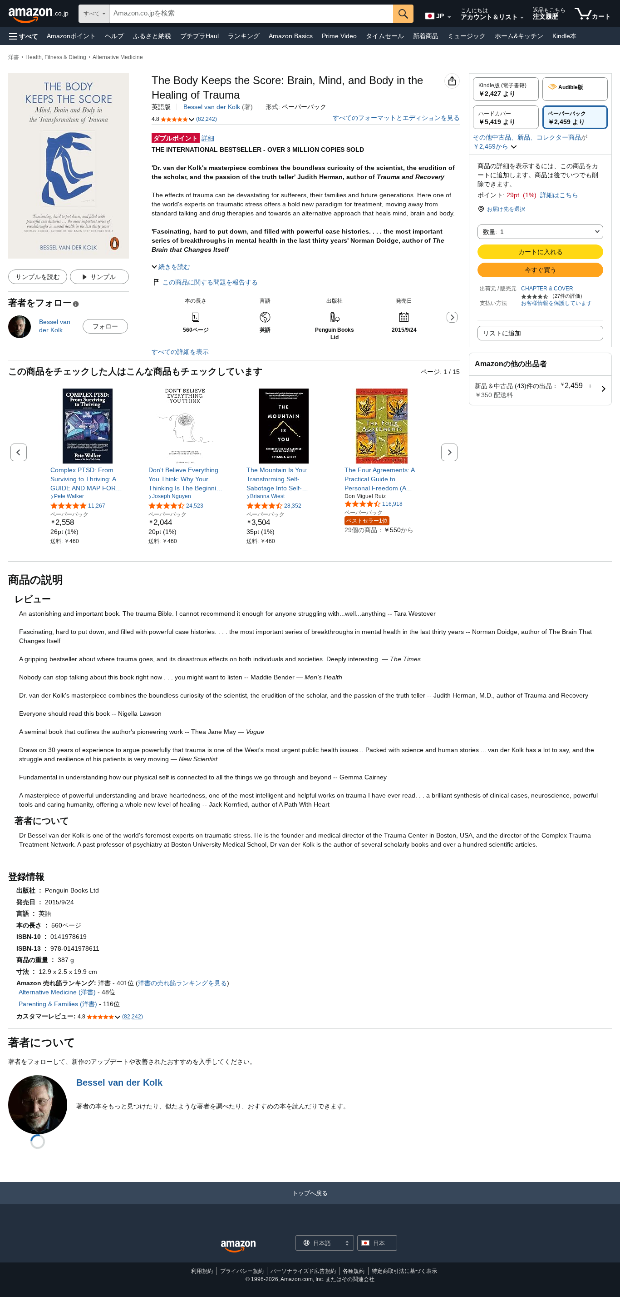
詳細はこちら (559, 195)
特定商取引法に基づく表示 (404, 1271)
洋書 (13, 57)
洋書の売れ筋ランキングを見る (182, 983)
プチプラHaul (199, 36)
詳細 (208, 138)
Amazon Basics (291, 36)
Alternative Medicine (118, 57)
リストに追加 (502, 333)
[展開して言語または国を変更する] (449, 17)
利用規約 (202, 1271)
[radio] (505, 89)
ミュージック (467, 36)
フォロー (105, 326)
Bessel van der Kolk (211, 106)
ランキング (244, 36)
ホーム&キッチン (519, 36)
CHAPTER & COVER (547, 288)
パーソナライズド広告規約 (303, 1271)
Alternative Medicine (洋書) (57, 992)
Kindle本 (564, 36)
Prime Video (339, 36)
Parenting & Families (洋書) (58, 1004)
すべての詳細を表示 (180, 351)
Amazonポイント (71, 36)
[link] (87, 479)
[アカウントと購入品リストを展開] (522, 18)
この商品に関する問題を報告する (210, 282)
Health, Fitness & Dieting (55, 57)
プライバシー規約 (242, 1271)
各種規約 (353, 1271)
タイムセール (385, 36)
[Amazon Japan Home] (238, 1246)
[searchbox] (251, 13)
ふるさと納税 (152, 36)
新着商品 (425, 36)
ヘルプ (114, 36)
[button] (23, 36)
